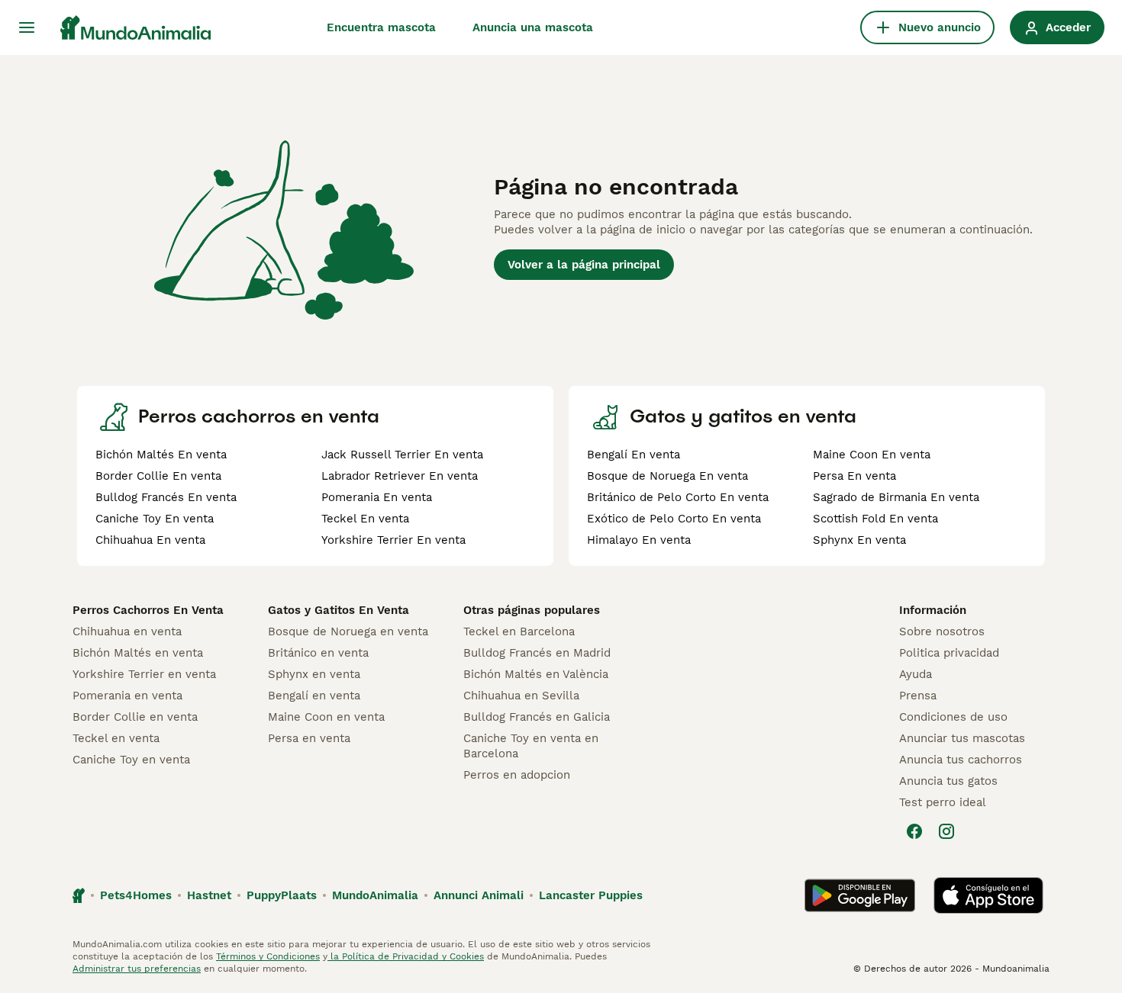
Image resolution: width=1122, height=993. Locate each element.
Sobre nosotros (942, 631)
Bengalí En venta (633, 454)
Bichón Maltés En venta (161, 454)
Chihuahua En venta (150, 540)
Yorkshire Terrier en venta (144, 674)
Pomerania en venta (127, 695)
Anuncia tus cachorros (960, 759)
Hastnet (209, 895)
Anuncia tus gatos (948, 781)
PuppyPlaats (282, 895)
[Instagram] (946, 831)
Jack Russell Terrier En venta (402, 454)
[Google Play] (859, 895)
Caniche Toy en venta (131, 759)
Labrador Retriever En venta (399, 476)
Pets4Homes (136, 895)
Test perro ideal (942, 802)
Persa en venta (309, 738)
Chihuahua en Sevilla (521, 695)
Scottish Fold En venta (875, 518)
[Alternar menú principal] (26, 27)
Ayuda (915, 674)
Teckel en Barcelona (519, 631)
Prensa (918, 695)
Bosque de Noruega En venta (667, 476)
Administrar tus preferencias (137, 968)
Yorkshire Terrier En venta (393, 540)
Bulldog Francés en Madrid (537, 653)
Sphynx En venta (859, 540)
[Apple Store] (988, 895)
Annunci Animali (479, 895)
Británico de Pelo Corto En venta (678, 497)
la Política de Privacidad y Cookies (405, 956)
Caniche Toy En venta (154, 518)
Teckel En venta (365, 518)
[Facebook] (914, 831)
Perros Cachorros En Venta (148, 610)
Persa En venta (854, 476)
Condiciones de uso (953, 717)
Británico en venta (318, 653)
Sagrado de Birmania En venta (896, 497)
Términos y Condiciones (268, 956)
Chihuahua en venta (127, 631)
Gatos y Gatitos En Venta (338, 610)
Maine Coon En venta (871, 454)
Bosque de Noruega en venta (348, 631)
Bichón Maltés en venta (138, 653)
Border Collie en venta (135, 717)
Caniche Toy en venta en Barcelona (530, 745)
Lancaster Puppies (591, 895)
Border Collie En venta (158, 476)
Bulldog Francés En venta (166, 497)
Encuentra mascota (381, 27)
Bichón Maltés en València (535, 674)
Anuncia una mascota (532, 27)
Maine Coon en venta (326, 717)
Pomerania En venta (376, 497)
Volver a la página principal (584, 265)
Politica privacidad (949, 653)
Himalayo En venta (639, 540)
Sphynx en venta (314, 674)
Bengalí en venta (314, 695)
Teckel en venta (116, 738)
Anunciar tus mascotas (962, 738)
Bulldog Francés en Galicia (536, 717)
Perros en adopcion (516, 775)
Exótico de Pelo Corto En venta (674, 518)
